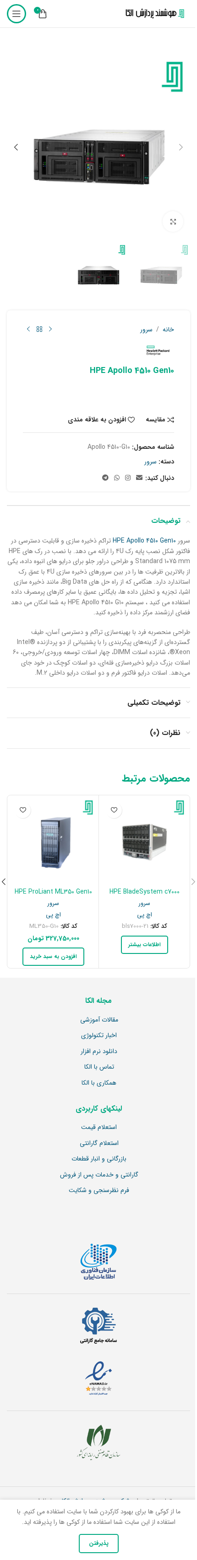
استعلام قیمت (99, 1127)
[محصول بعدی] (28, 329)
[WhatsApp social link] (116, 478)
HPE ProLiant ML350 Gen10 (53, 892)
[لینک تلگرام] (105, 478)
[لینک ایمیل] (139, 478)
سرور (146, 330)
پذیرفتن (99, 1543)
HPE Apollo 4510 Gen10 (144, 541)
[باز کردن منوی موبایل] (16, 14)
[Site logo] (153, 14)
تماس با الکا (99, 1067)
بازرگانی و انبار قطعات (98, 1159)
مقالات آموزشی (99, 1020)
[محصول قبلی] (50, 329)
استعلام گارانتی (99, 1143)
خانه (168, 330)
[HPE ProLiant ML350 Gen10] (53, 841)
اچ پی (144, 915)
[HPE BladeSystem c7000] (144, 841)
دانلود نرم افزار (99, 1051)
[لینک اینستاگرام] (127, 478)
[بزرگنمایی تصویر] (173, 221)
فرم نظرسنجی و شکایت (99, 1190)
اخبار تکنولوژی (99, 1035)
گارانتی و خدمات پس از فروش (99, 1175)
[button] (181, 147)
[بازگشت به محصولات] (39, 329)
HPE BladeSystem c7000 (144, 892)
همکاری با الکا (99, 1083)
